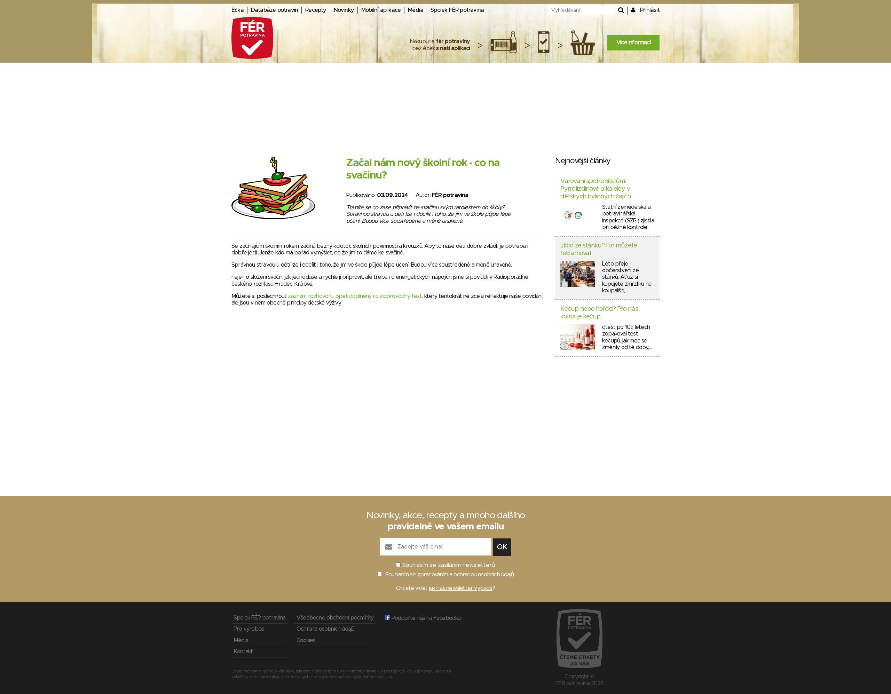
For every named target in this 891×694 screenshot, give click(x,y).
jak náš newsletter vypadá (460, 588)
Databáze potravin (274, 10)
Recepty (315, 10)
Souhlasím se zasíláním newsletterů (448, 565)
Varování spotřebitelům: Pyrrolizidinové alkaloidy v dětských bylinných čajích (595, 188)
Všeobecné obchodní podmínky (335, 618)
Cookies (306, 640)
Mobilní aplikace (381, 10)
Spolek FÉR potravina (457, 10)
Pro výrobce (249, 629)
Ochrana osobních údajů (325, 629)
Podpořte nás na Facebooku (425, 618)
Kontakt (243, 651)
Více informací (633, 42)
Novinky (344, 10)
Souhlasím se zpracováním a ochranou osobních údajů (449, 574)
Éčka (237, 10)
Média (415, 10)
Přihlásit (650, 10)
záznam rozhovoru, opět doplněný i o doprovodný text (355, 296)
